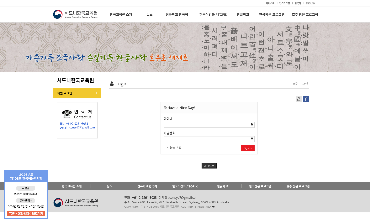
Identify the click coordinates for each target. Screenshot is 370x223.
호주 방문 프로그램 (305, 14)
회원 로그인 (64, 93)
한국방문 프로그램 (272, 14)
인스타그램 (284, 3)
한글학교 (243, 14)
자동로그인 (173, 147)
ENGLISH (310, 3)
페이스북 (270, 3)
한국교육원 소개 (121, 14)
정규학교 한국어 (177, 14)
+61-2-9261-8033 (144, 197)
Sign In (248, 148)
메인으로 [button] (209, 165)
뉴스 (149, 14)
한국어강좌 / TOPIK (213, 14)
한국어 (298, 3)
